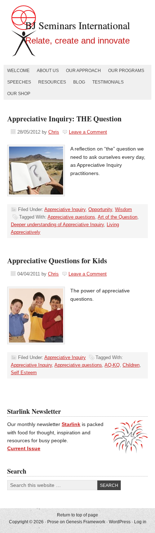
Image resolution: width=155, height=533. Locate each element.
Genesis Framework (85, 521)
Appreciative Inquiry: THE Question (64, 118)
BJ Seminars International (77, 25)
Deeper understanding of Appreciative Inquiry (57, 224)
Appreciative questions (71, 217)
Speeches (19, 82)
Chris (53, 132)
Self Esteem (24, 372)
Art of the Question (117, 217)
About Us (48, 70)
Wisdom (123, 209)
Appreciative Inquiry (64, 209)
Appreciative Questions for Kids (57, 260)
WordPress (119, 521)
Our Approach (83, 70)
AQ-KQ (112, 365)
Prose (53, 521)
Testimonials (108, 82)
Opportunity (100, 209)
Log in (140, 521)
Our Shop (18, 93)
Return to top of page (77, 515)
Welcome (18, 70)
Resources (52, 82)
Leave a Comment (88, 132)
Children (131, 365)
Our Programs (126, 70)
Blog (79, 82)
